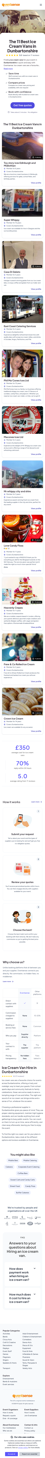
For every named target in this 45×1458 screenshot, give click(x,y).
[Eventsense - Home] (11, 4)
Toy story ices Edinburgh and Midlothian (20, 164)
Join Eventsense (30, 1416)
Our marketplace (9, 1428)
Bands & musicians (10, 1381)
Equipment (26, 1348)
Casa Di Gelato (12, 271)
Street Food (15, 1186)
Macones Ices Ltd (13, 437)
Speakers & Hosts (9, 1363)
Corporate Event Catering (28, 1167)
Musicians (26, 1357)
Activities (6, 1334)
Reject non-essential (29, 1454)
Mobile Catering (30, 1160)
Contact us (28, 1428)
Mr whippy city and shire (17, 491)
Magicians (6, 1357)
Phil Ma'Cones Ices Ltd (16, 380)
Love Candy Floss (13, 545)
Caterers (9, 1167)
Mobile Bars (13, 1160)
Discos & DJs (27, 1345)
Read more (8, 69)
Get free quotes (23, 105)
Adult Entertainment (30, 1334)
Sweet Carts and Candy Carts (22, 1180)
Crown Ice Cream (13, 718)
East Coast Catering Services (20, 326)
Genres (5, 1354)
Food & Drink (27, 1351)
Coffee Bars (22, 1173)
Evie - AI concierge (10, 1418)
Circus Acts (7, 1340)
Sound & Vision (28, 1360)
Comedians (26, 1340)
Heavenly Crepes (13, 607)
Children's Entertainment (32, 1337)
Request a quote (9, 1416)
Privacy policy (29, 1431)
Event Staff (7, 1351)
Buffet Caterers (22, 1193)
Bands (5, 1337)
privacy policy (23, 1448)
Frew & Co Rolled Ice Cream (19, 664)
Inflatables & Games (30, 1354)
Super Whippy (12, 219)
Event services (8, 1384)
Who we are (7, 1431)
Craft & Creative (9, 1342)
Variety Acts (27, 1368)
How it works (8, 1413)
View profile (36, 183)
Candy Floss (30, 1186)
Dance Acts (26, 1342)
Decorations (7, 1345)
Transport (6, 1368)
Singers (5, 1360)
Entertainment (8, 1379)
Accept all (11, 1454)
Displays (6, 1348)
